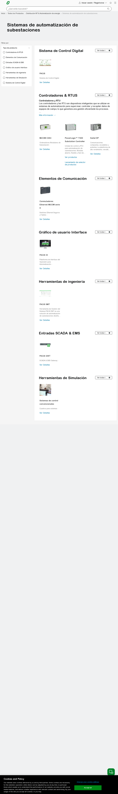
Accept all (88, 788)
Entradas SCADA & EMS (59, 333)
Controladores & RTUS (58, 95)
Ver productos (71, 157)
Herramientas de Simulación (63, 378)
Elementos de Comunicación (63, 178)
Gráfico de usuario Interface (63, 232)
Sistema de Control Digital (61, 51)
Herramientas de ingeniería (62, 281)
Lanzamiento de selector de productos (75, 163)
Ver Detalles (45, 82)
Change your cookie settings (88, 782)
